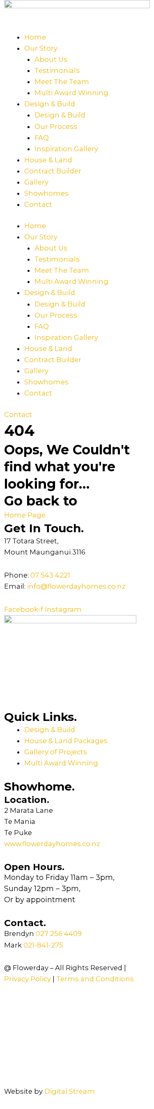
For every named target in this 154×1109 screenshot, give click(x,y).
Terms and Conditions (95, 979)
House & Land (48, 160)
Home (35, 37)
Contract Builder (52, 171)
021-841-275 (43, 945)
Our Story (40, 48)
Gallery (36, 182)
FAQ (41, 137)
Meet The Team (61, 81)
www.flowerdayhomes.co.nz (52, 844)
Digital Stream (69, 1091)
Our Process (55, 126)
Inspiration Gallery (66, 149)
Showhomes (46, 193)
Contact (38, 204)
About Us (50, 59)
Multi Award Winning (71, 93)
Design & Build (49, 104)
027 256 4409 (59, 933)
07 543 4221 (50, 575)
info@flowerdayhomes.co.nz (76, 586)
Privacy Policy (28, 979)
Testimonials (57, 70)
